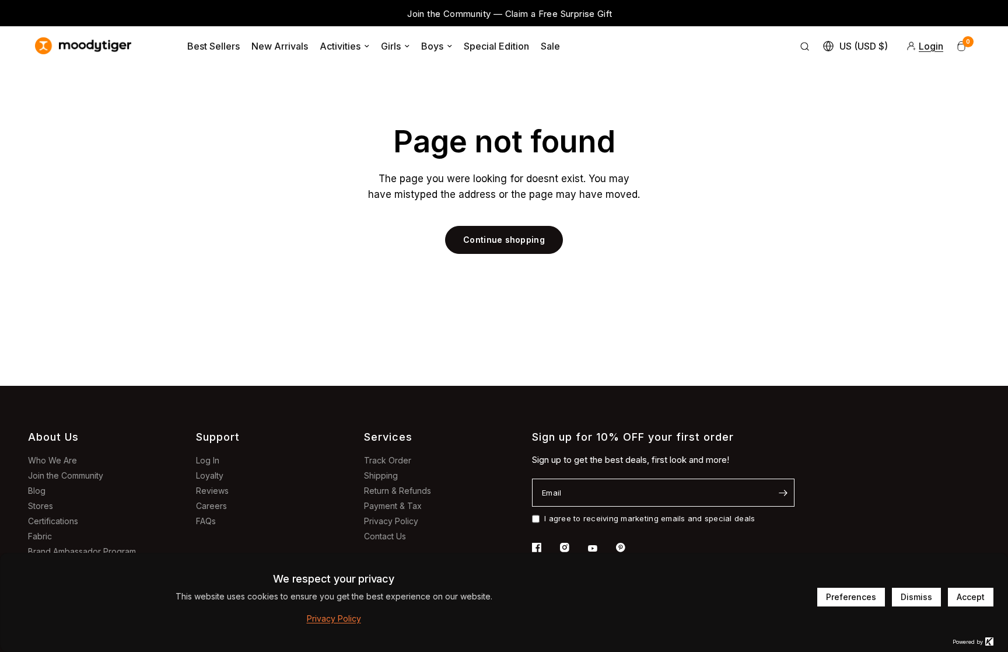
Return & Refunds (397, 491)
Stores (40, 506)
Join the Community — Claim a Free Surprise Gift (509, 13)
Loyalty (209, 475)
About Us (53, 437)
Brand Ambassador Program (82, 551)
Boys (432, 46)
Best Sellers (213, 46)
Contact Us (385, 536)
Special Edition (496, 46)
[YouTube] (601, 549)
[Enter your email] (782, 493)
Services (388, 437)
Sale (550, 46)
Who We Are (52, 460)
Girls (391, 46)
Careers (211, 506)
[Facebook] (545, 547)
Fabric (40, 536)
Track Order (387, 460)
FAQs (206, 521)
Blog (37, 491)
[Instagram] (573, 547)
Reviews (212, 491)
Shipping (381, 475)
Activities (340, 46)
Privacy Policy (391, 521)
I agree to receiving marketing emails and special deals (649, 518)
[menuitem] (213, 46)
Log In (207, 460)
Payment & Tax (393, 506)
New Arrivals (279, 46)
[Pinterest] (629, 547)
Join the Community (65, 475)
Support (218, 437)
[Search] (805, 46)
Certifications (53, 521)
